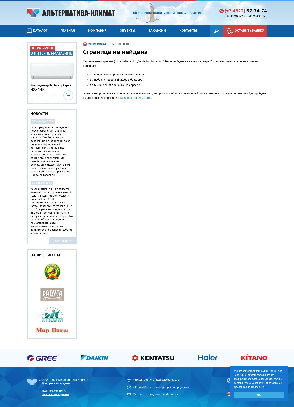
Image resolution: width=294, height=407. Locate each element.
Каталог (40, 30)
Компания (97, 30)
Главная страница (97, 43)
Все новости (63, 241)
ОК (259, 395)
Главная (68, 30)
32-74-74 (246, 11)
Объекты (127, 30)
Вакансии (157, 30)
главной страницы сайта (135, 98)
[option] (52, 298)
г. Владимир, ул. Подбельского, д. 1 (156, 379)
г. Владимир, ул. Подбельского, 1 (246, 16)
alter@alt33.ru (142, 387)
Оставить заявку (143, 394)
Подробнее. (258, 387)
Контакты (188, 30)
